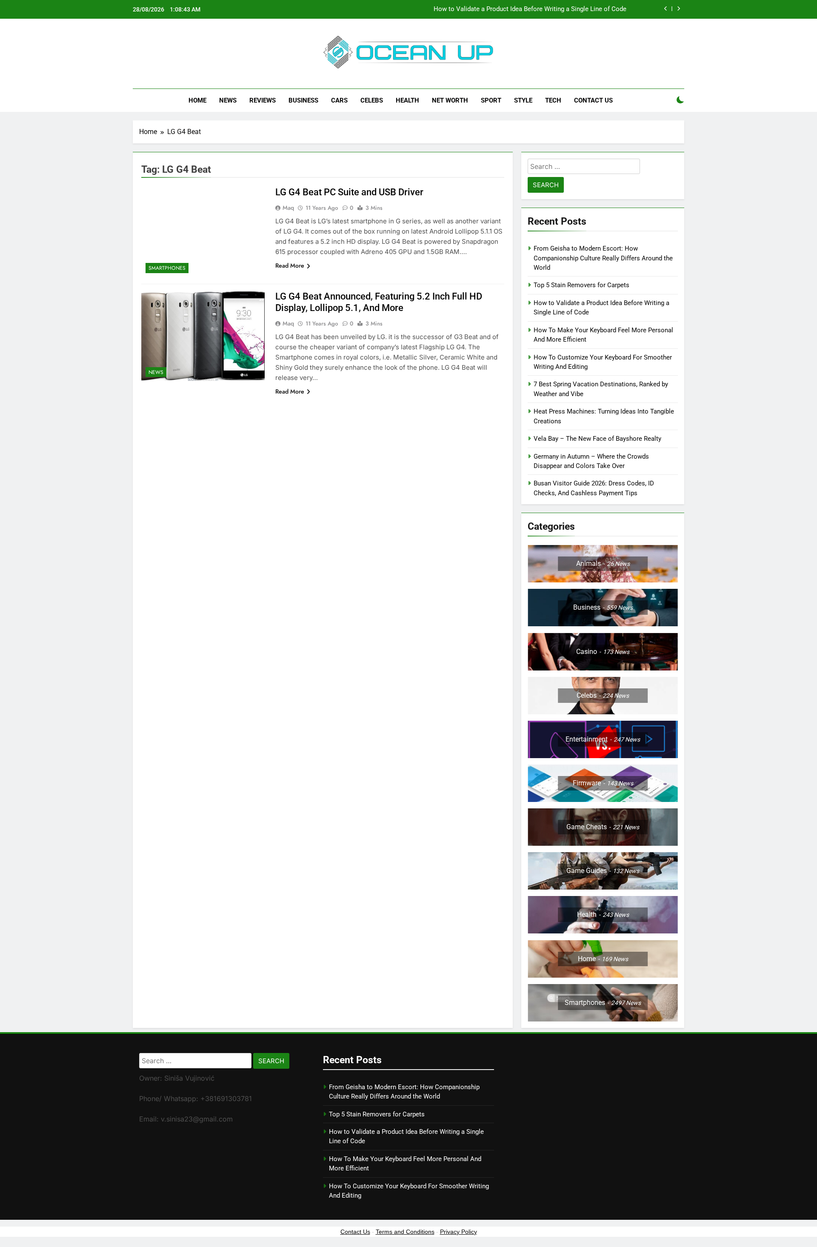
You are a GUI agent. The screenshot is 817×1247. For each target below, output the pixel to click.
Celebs (371, 100)
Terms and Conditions (405, 1231)
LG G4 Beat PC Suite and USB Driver (349, 192)
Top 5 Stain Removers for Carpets (581, 285)
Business (303, 100)
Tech (553, 100)
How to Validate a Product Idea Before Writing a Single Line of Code (530, 9)
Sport (491, 100)
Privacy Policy (458, 1231)
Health (407, 100)
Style (523, 100)
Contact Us (593, 100)
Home (197, 100)
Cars (339, 100)
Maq (288, 207)
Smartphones (167, 268)
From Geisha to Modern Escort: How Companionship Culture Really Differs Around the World (603, 258)
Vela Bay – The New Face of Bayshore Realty (597, 438)
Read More (289, 265)
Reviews (262, 100)
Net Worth (450, 100)
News (228, 100)
